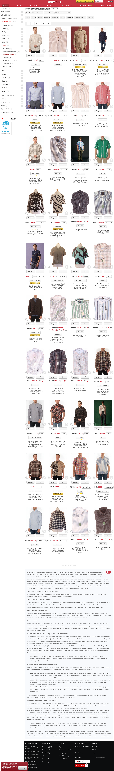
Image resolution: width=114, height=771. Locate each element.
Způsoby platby (46, 753)
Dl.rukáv (6, 48)
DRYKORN (35, 173)
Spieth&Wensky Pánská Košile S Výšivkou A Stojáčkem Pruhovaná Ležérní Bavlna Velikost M (35, 444)
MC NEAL (80, 173)
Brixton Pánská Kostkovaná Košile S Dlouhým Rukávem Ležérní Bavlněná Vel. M (80, 445)
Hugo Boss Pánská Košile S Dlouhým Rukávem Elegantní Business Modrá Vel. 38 (57, 128)
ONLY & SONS (103, 491)
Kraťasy (4, 77)
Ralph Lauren (35, 280)
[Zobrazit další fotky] (44, 51)
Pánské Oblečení (6, 22)
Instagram (94, 753)
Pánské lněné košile (30, 764)
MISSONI (58, 226)
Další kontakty (79, 753)
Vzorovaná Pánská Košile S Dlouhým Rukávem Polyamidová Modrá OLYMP (35, 391)
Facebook (94, 747)
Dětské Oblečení (6, 95)
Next (57, 437)
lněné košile (7, 64)
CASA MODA (102, 386)
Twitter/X (94, 750)
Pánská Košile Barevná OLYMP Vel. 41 (80, 124)
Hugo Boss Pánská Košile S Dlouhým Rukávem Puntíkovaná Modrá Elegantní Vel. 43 (102, 72)
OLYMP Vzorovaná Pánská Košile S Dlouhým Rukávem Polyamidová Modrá (57, 391)
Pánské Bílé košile (30, 761)
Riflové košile (7, 67)
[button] (41, 60)
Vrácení (44, 756)
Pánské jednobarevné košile (32, 751)
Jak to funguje (106, 5)
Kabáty (4, 91)
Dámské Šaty (45, 762)
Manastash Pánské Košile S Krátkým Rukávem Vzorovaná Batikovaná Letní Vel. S (57, 499)
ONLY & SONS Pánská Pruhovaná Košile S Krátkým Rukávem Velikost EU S (102, 497)
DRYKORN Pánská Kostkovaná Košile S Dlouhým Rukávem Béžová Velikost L (35, 181)
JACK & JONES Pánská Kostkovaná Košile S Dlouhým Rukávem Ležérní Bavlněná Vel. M (35, 497)
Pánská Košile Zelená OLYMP (80, 336)
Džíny (3, 42)
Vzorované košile (8, 54)
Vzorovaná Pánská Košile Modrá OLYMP (80, 389)
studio (102, 173)
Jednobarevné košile (9, 51)
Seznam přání (87, 5)
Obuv (2, 99)
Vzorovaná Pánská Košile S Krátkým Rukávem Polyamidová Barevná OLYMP (57, 340)
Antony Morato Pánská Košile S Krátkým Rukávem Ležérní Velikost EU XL (58, 286)
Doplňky (3, 102)
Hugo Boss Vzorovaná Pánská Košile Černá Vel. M (35, 339)
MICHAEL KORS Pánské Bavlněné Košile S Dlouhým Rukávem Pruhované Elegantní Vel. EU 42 (80, 73)
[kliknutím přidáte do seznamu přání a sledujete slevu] (40, 55)
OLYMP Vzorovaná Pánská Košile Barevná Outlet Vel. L (102, 285)
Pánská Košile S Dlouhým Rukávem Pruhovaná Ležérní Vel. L (103, 125)
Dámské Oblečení (6, 18)
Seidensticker (80, 280)
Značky (51, 5)
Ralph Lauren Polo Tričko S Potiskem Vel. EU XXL (35, 287)
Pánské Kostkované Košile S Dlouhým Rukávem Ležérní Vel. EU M (58, 551)
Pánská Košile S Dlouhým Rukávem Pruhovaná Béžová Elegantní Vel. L (35, 70)
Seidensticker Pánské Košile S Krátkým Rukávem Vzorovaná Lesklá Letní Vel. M (80, 286)
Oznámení (35, 5)
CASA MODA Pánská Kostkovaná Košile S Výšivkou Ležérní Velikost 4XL (103, 392)
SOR (80, 491)
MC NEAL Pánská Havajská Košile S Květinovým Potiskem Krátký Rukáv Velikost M (80, 180)
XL (44, 23)
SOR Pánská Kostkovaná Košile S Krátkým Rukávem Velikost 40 (80, 498)
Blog (60, 747)
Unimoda (35, 64)
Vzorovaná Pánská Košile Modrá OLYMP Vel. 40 (103, 232)
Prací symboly (62, 753)
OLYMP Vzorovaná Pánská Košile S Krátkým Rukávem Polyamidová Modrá (80, 550)
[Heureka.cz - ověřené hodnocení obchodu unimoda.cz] (6, 134)
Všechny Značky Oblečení (65, 750)
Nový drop (4, 8)
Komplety (5, 84)
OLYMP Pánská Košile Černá (103, 548)
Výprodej (4, 15)
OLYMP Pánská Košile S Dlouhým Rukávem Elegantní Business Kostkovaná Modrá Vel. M (35, 552)
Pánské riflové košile (31, 767)
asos (102, 437)
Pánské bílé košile (9, 61)
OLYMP (57, 64)
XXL (48, 23)
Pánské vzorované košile (32, 754)
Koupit (30, 55)
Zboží (6, 5)
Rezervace (68, 5)
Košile (4, 45)
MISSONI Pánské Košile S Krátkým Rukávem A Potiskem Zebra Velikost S (58, 234)
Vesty (3, 88)
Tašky (3, 105)
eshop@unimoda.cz (80, 750)
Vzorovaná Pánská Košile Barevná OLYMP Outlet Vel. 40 (57, 179)
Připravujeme (6, 25)
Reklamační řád (63, 759)
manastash (58, 491)
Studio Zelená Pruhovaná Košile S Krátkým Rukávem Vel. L (103, 179)
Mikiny (4, 38)
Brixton (80, 437)
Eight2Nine (35, 227)
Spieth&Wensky (35, 437)
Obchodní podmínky (64, 756)
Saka (3, 81)
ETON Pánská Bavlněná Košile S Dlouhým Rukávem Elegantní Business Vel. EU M (35, 128)
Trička (4, 28)
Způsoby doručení (46, 750)
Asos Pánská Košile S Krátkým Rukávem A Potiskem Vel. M (103, 442)
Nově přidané (5, 11)
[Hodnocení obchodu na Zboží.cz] (81, 766)
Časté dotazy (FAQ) (47, 747)
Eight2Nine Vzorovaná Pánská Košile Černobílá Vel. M (35, 233)
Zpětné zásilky (46, 759)
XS (28, 23)
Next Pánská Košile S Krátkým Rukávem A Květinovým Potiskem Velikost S (58, 443)
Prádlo (4, 71)
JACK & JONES (35, 491)
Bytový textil (5, 109)
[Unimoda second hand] (54, 3)
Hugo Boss (103, 64)
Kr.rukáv (5, 58)
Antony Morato (58, 280)
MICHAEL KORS (80, 64)
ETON (35, 120)
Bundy (4, 74)
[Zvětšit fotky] (26, 51)
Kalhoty (4, 35)
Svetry (4, 32)
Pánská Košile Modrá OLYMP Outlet (103, 336)
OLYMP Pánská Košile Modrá (80, 230)
